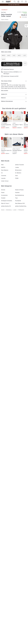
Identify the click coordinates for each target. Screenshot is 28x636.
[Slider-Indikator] (12, 48)
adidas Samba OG (6, 206)
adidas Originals (19, 164)
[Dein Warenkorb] (25, 1)
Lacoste (3, 178)
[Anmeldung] (18, 1)
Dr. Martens (18, 173)
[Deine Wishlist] (22, 1)
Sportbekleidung (19, 195)
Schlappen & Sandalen (7, 200)
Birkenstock (18, 170)
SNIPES (3, 167)
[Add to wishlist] (26, 26)
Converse (3, 175)
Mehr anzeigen (4, 90)
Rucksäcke (18, 200)
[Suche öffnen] (14, 1)
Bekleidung (8, 210)
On (2, 173)
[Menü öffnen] (2, 1)
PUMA (16, 178)
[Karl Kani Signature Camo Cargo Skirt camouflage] (6, 142)
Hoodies (17, 192)
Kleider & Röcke (19, 190)
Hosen (2, 192)
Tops (16, 198)
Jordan (17, 167)
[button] (14, 35)
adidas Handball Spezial (21, 206)
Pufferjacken (21, 210)
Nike (2, 164)
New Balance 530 (20, 203)
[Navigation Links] (1, 36)
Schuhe (3, 190)
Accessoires (4, 195)
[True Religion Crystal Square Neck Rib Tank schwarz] (6, 116)
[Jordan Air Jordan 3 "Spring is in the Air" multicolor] (17, 116)
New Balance (4, 170)
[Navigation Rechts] (26, 36)
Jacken (15, 210)
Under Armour (5, 181)
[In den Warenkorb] (10, 112)
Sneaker (3, 198)
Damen (2, 210)
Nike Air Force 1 (5, 203)
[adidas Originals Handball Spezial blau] (17, 142)
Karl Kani (3, 12)
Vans (16, 175)
